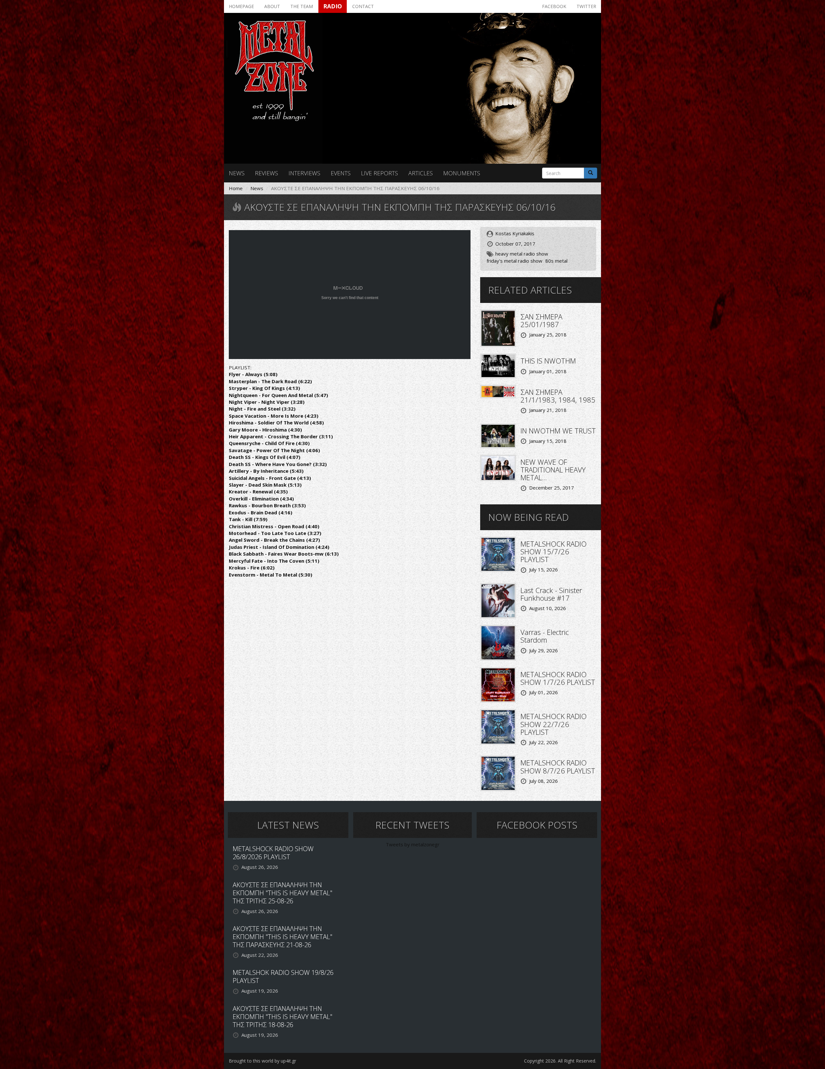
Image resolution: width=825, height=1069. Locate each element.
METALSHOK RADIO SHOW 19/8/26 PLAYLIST (283, 976)
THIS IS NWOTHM (548, 360)
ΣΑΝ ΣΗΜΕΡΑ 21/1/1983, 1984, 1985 (558, 395)
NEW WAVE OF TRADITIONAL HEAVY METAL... (553, 469)
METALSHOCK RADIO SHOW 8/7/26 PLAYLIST (557, 766)
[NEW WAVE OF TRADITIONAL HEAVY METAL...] (498, 467)
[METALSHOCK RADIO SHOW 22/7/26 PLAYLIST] (498, 726)
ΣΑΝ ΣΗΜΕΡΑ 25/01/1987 (541, 320)
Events (341, 173)
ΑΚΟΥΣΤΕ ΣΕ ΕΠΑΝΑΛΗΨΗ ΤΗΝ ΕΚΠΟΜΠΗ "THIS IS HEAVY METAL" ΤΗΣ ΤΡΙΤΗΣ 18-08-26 (282, 1016)
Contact (363, 6)
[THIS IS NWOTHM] (498, 365)
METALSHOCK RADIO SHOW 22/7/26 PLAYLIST (553, 723)
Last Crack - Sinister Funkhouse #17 (551, 594)
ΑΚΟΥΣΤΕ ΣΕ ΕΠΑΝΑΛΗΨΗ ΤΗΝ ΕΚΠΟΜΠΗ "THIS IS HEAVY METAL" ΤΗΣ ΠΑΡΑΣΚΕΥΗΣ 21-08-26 (282, 936)
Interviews (304, 173)
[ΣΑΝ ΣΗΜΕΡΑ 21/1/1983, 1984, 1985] (498, 391)
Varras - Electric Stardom (544, 636)
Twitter (586, 6)
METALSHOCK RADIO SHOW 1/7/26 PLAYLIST (557, 678)
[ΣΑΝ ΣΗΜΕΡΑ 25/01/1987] (498, 328)
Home (236, 188)
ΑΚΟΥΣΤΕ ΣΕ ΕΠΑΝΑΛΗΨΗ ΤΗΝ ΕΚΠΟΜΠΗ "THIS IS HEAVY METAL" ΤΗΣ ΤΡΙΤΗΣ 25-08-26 (282, 892)
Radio (332, 6)
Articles (420, 173)
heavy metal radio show (521, 253)
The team (301, 6)
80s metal (556, 261)
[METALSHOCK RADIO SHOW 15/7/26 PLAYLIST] (498, 553)
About (272, 6)
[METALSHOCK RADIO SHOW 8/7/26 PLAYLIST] (498, 773)
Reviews (266, 173)
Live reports (379, 173)
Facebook (554, 6)
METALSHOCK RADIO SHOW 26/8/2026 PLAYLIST (273, 852)
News (237, 173)
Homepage (241, 6)
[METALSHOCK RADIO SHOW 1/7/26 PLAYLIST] (498, 684)
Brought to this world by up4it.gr (262, 1061)
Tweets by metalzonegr (413, 844)
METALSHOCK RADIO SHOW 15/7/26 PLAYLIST (553, 551)
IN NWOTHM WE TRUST (558, 430)
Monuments (461, 173)
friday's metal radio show (514, 261)
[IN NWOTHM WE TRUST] (498, 435)
